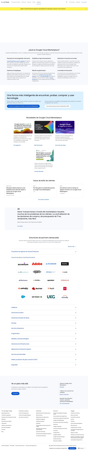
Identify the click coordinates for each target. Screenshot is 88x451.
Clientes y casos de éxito (6, 425)
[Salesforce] (23, 296)
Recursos (39, 2)
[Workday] (65, 296)
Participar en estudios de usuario (77, 434)
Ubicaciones (4, 423)
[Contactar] (15, 393)
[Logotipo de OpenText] (51, 280)
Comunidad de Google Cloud (76, 439)
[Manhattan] (23, 280)
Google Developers (57, 434)
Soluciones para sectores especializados (41, 429)
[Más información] (38, 145)
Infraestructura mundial (6, 421)
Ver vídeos (20, 226)
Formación (55, 430)
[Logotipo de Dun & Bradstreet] (23, 272)
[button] (44, 251)
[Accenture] (23, 263)
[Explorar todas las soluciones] (29, 31)
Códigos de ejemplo (57, 426)
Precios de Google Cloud (24, 413)
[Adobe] (37, 263)
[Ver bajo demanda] (39, 171)
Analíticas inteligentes (40, 419)
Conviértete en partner (75, 417)
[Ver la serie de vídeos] (61, 145)
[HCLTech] (51, 272)
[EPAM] (37, 272)
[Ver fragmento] (17, 145)
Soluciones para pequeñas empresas (43, 433)
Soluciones (23, 2)
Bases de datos (39, 415)
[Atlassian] (51, 263)
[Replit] (51, 288)
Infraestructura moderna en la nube (9, 417)
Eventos (72, 419)
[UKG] (51, 296)
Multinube (4, 419)
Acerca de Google (5, 445)
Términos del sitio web (19, 445)
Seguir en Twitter (74, 432)
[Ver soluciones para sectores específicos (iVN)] (58, 106)
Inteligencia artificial (40, 421)
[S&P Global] (65, 288)
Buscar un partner (64, 394)
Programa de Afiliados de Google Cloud (60, 414)
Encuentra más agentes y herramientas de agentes (23, 257)
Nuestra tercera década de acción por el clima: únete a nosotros (63, 445)
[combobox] (81, 448)
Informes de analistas (6, 427)
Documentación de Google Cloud (60, 416)
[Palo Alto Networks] (23, 288)
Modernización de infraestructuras (43, 413)
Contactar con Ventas (75, 413)
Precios (33, 2)
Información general (16, 2)
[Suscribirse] (72, 448)
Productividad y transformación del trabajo (43, 426)
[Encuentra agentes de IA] (12, 31)
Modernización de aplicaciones (42, 417)
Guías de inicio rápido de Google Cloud (61, 418)
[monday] (37, 280)
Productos (29, 2)
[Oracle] (65, 280)
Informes (3, 429)
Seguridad (38, 423)
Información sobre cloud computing (60, 422)
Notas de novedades (57, 440)
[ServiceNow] (37, 296)
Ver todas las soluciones (41, 435)
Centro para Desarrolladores (76, 423)
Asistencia (78, 2)
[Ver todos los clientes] (43, 199)
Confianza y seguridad (6, 415)
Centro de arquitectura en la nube (60, 428)
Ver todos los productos (23, 417)
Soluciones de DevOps (40, 431)
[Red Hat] (37, 288)
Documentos (72, 2)
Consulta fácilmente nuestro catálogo (16, 61)
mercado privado (45, 76)
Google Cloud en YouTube (76, 427)
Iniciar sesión (84, 2)
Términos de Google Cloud (31, 445)
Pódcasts (73, 421)
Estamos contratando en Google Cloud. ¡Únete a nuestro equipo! (77, 437)
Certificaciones (56, 432)
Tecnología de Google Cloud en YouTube (77, 430)
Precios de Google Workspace (25, 415)
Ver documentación (64, 403)
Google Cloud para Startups (59, 436)
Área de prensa (74, 425)
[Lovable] (65, 272)
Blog (2, 431)
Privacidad (12, 445)
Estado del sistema (57, 438)
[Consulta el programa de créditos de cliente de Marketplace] (23, 106)
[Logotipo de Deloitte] (65, 263)
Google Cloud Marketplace (58, 420)
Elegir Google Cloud (5, 413)
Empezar (62, 387)
